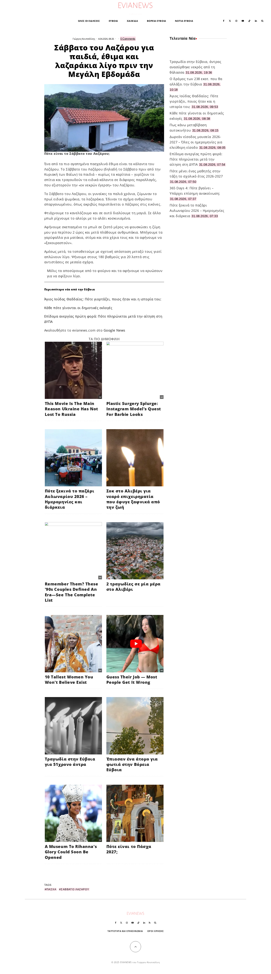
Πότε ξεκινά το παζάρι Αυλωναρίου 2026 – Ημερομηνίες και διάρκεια (197, 210)
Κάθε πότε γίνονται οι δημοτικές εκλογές (78, 308)
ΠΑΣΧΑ (51, 889)
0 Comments (127, 38)
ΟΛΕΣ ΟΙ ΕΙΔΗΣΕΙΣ (89, 21)
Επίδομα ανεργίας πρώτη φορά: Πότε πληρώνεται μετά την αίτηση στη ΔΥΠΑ (196, 159)
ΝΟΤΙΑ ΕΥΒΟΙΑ (184, 21)
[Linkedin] (256, 20)
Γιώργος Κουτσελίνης (84, 38)
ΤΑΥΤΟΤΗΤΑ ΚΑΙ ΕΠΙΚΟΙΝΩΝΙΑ (125, 931)
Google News (114, 330)
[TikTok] (249, 20)
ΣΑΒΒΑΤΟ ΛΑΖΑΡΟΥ (75, 889)
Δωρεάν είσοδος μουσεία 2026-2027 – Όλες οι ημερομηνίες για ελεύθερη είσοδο (196, 142)
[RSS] (149, 923)
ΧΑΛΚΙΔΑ (132, 21)
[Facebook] (224, 20)
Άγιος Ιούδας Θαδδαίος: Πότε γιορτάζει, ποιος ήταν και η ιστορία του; (102, 299)
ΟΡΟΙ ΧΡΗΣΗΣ (155, 931)
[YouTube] (242, 20)
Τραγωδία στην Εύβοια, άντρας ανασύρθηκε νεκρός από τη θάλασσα (195, 67)
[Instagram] (236, 20)
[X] (230, 20)
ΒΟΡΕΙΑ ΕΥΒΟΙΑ (156, 21)
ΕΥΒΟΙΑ (113, 21)
